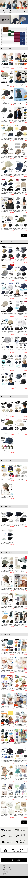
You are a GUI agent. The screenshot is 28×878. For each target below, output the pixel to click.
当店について (6, 866)
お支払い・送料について (8, 868)
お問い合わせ (6, 872)
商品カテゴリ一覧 (7, 870)
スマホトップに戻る (14, 860)
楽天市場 (5, 874)
